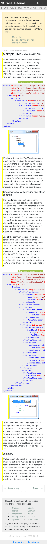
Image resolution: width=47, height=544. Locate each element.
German (31, 511)
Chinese (15, 508)
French (15, 511)
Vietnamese (33, 519)
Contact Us (18, 542)
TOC (40, 3)
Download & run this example (30, 82)
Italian (30, 513)
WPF (6, 8)
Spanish (15, 519)
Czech (31, 508)
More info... (17, 37)
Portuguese (17, 516)
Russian (31, 516)
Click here (13, 526)
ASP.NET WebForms (33, 8)
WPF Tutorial (15, 3)
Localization (33, 542)
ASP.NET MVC (16, 8)
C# (45, 8)
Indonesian (17, 513)
